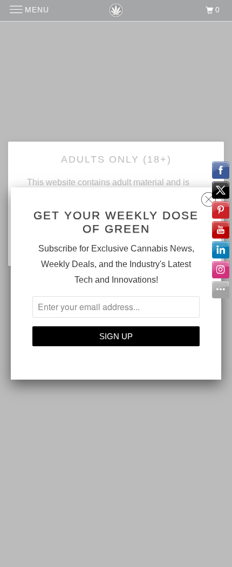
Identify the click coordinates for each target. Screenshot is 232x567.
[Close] (208, 197)
